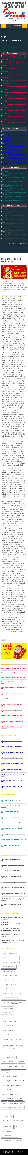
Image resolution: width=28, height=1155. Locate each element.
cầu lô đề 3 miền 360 (12, 320)
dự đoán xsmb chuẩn (9, 1017)
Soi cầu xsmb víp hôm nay (10, 299)
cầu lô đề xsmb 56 (11, 339)
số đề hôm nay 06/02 (15, 517)
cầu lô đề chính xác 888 (12, 326)
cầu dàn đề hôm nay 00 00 (13, 304)
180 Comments (19, 631)
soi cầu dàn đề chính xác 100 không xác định (12, 538)
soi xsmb (19, 1098)
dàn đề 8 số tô (14, 434)
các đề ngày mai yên (14, 301)
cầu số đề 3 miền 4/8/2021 (11, 345)
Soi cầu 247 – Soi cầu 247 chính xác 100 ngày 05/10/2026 (12, 941)
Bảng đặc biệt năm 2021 (10, 953)
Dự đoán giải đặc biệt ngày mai (12, 997)
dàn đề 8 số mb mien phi (14, 380)
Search (3, 640)
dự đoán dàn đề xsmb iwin (13, 473)
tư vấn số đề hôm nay (15, 618)
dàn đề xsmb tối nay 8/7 (12, 448)
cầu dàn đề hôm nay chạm (13, 310)
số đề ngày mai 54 (12, 529)
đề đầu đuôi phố (9, 515)
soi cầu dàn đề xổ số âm (14, 573)
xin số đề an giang (16, 622)
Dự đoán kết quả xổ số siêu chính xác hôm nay (14, 1003)
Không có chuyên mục (9, 1061)
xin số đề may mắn (10, 626)
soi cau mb (6, 1072)
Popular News (17, 25)
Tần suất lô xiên (7, 1116)
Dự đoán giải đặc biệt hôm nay (12, 993)
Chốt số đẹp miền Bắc (9, 966)
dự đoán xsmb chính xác (10, 1021)
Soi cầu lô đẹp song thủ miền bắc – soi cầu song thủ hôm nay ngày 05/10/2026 (13, 929)
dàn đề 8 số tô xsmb (11, 442)
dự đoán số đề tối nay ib (14, 506)
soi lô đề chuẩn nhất (12, 616)
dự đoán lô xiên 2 (8, 1008)
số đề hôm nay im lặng (12, 521)
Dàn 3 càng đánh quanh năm (11, 980)
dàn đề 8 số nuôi (15, 419)
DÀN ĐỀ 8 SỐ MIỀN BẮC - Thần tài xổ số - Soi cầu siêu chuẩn (13, 386)
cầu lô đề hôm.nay (13, 330)
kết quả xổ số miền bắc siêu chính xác (14, 1066)
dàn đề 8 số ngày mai (12, 415)
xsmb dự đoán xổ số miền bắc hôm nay (13, 1121)
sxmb (4, 1103)
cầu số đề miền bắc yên (11, 355)
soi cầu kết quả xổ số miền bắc (12, 1085)
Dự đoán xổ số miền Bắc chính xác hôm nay (14, 1040)
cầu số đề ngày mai (11, 362)
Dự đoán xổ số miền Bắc (10, 1035)
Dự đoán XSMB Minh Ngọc (10, 1026)
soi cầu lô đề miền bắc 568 (14, 597)
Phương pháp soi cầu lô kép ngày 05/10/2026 (10, 935)
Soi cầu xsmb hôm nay (17, 297)
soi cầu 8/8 (7, 535)
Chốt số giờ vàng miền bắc (10, 958)
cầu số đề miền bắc (10, 349)
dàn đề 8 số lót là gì (13, 378)
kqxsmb (21, 1061)
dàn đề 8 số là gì (11, 372)
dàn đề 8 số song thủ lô (13, 430)
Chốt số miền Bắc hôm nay (10, 962)
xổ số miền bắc (7, 1131)
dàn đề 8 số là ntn (11, 376)
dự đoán (5, 989)
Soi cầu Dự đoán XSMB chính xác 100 (14, 1081)
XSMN (17, 1127)
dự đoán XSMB (7, 1012)
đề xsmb (17, 515)
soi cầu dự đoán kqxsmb (10, 1076)
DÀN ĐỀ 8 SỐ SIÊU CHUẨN (12, 426)
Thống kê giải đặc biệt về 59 (11, 1112)
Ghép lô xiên (6, 1053)
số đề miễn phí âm (11, 527)
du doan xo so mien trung (10, 975)
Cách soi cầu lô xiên (9, 971)
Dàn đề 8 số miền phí (11, 405)
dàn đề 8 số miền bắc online (14, 397)
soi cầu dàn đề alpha (11, 537)
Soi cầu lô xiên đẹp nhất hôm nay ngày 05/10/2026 (12, 918)
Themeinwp (20, 1152)
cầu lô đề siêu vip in (13, 333)
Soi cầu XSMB (7, 1090)
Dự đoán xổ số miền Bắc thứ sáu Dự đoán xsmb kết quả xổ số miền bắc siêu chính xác (13, 1047)
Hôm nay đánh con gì (9, 1057)
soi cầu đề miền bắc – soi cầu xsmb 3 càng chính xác (14, 5)
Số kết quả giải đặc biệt (16, 1103)
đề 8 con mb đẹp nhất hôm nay (11, 260)
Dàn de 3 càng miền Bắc (10, 984)
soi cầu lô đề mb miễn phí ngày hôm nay (13, 595)
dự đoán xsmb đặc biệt (9, 1030)
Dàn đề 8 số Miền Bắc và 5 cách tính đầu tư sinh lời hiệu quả (14, 399)
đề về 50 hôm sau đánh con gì (12, 1140)
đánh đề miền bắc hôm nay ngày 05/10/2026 (10, 924)
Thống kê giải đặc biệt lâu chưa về (13, 1107)
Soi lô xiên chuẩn (8, 1098)
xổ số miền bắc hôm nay (10, 1135)
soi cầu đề (12, 581)
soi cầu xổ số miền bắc (9, 1094)
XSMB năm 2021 (7, 1127)
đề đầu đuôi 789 (10, 511)
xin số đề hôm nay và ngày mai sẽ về (13, 624)
